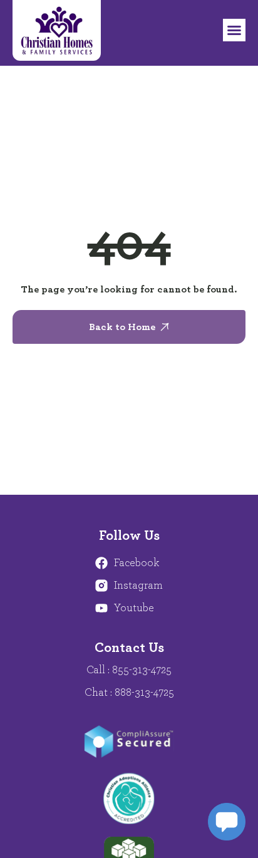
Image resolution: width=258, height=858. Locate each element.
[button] (234, 30)
